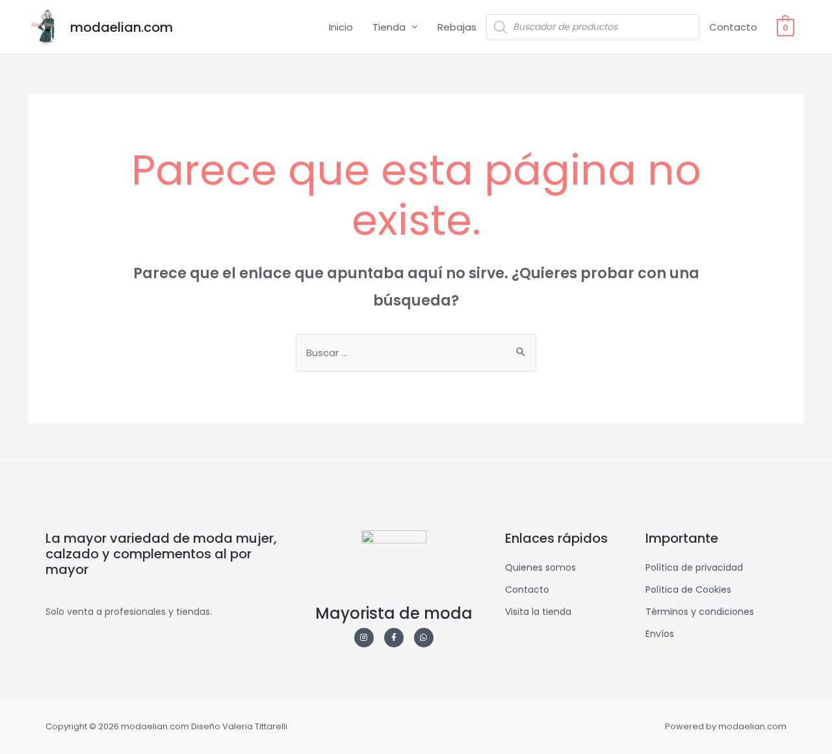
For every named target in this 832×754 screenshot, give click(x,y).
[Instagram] (364, 637)
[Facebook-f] (394, 637)
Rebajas (456, 27)
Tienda (389, 27)
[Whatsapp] (424, 637)
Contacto (733, 27)
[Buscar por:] (416, 352)
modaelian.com (121, 27)
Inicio (341, 27)
